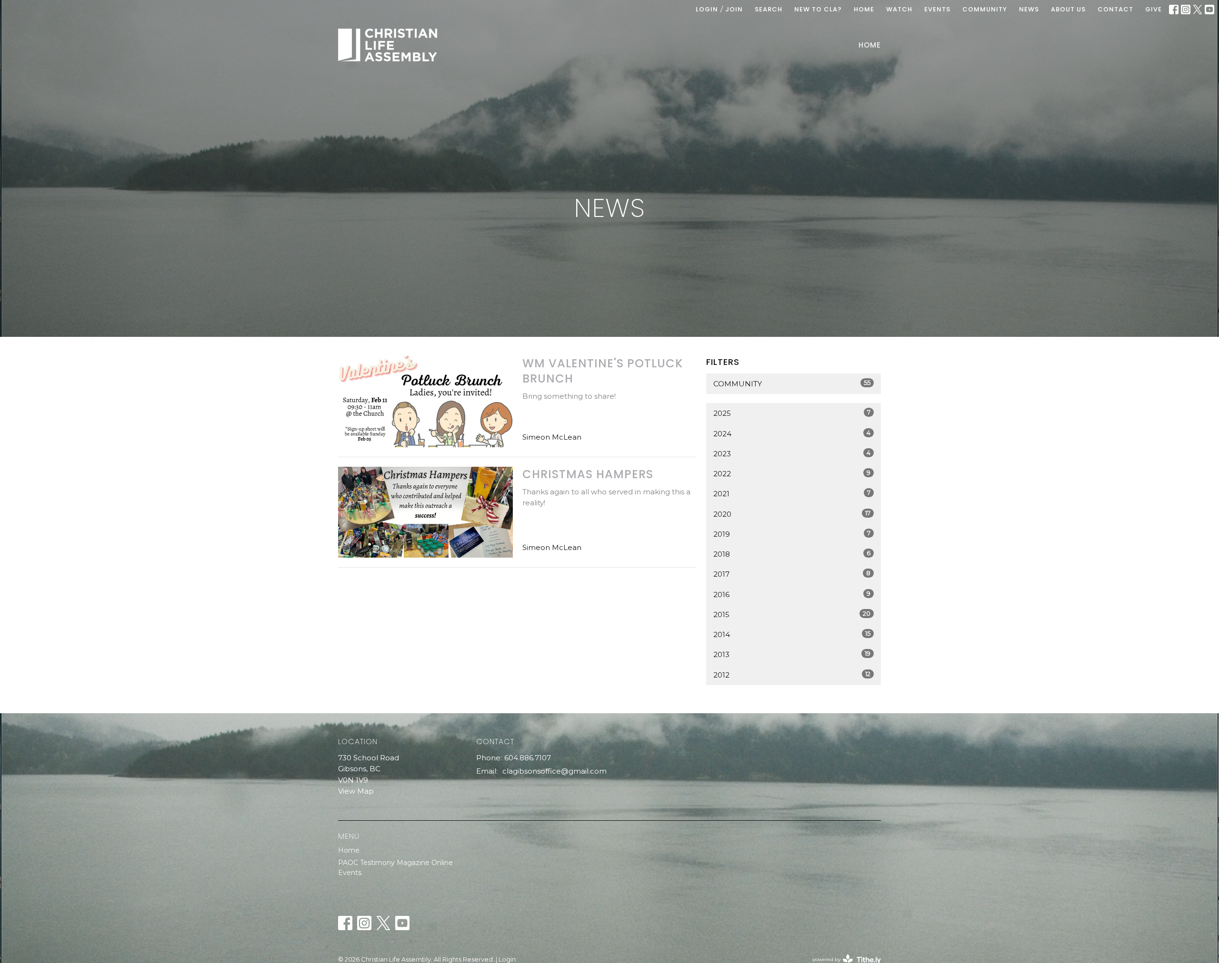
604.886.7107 (527, 757)
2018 (791, 554)
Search (768, 9)
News (1029, 9)
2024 (791, 433)
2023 (791, 453)
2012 (791, 674)
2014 (791, 634)
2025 (791, 413)
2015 (791, 614)
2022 (791, 473)
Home (870, 45)
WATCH (899, 9)
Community (791, 383)
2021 (791, 493)
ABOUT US (1068, 9)
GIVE (1153, 9)
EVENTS (937, 9)
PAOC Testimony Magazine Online (395, 862)
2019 (791, 534)
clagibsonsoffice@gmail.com (554, 771)
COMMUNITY (984, 9)
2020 (791, 514)
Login (707, 9)
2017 (791, 574)
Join (734, 9)
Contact (1115, 9)
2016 (791, 594)
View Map (356, 791)
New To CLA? (818, 9)
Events (349, 872)
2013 (791, 654)
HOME (864, 9)
